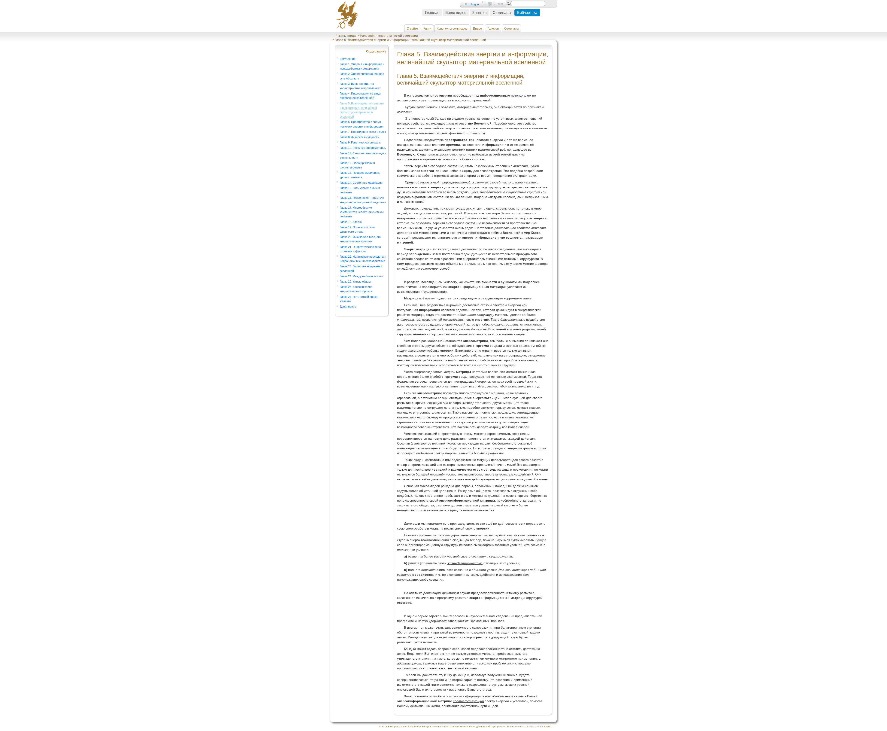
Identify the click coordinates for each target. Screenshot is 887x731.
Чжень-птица (346, 35)
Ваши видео (455, 13)
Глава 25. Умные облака (355, 281)
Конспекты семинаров (452, 28)
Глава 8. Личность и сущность (359, 137)
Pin (465, 4)
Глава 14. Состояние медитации (361, 182)
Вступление (347, 59)
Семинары (511, 28)
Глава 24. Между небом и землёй (361, 276)
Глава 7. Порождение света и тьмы (363, 132)
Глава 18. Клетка (351, 222)
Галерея (493, 28)
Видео (477, 28)
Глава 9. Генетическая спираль (360, 142)
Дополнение (348, 306)
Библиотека (527, 13)
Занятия (479, 13)
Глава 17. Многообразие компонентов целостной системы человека (362, 212)
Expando (500, 4)
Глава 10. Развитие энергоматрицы (363, 147)
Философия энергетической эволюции (388, 35)
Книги (427, 28)
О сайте (412, 28)
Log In (475, 4)
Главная (432, 13)
